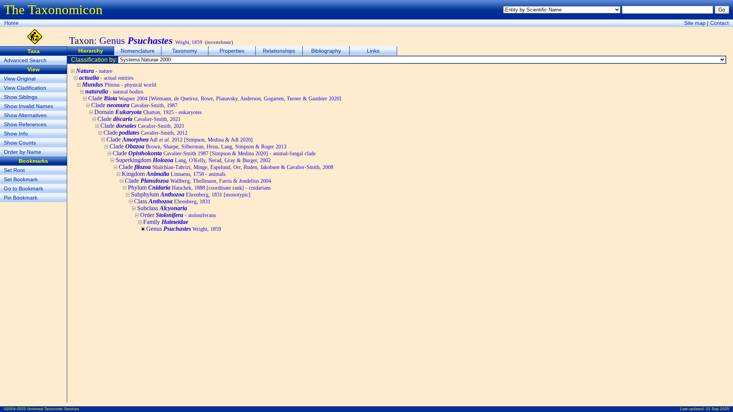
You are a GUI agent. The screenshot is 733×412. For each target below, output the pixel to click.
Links (373, 51)
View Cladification (25, 88)
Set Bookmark (21, 179)
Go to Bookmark (23, 188)
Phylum (199, 187)
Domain (148, 112)
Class (172, 201)
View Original (20, 79)
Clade (214, 98)
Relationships (279, 51)
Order (178, 215)
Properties (232, 51)
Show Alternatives (25, 115)
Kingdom (173, 174)
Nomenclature (138, 51)
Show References (25, 124)
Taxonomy (184, 51)
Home (11, 23)
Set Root (14, 170)
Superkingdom (193, 160)
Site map (695, 23)
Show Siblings (20, 97)
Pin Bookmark (20, 198)
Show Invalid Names (28, 106)
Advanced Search (25, 60)
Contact (719, 23)
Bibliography (326, 51)
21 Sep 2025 (717, 409)
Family (165, 222)
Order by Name (22, 152)
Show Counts (20, 143)
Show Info (16, 133)
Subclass (162, 208)
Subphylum (190, 194)
